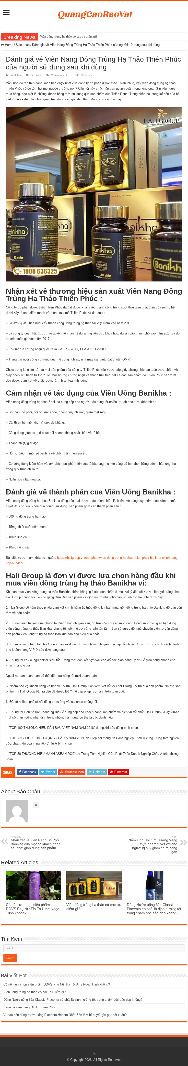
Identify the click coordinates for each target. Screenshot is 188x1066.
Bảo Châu (16, 75)
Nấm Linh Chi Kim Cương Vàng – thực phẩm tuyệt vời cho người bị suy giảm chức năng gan (153, 844)
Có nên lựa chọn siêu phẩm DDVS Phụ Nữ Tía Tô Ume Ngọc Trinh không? (32, 909)
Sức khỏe (23, 45)
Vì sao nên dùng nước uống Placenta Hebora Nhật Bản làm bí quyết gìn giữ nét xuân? (65, 1015)
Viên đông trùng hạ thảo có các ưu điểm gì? (68, 36)
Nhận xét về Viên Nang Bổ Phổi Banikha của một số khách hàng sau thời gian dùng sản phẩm (35, 842)
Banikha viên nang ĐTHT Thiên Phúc (29, 1007)
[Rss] (94, 1054)
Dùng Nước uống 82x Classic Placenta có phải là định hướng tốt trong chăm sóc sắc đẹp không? (154, 909)
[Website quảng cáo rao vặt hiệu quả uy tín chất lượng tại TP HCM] (94, 13)
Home (8, 45)
